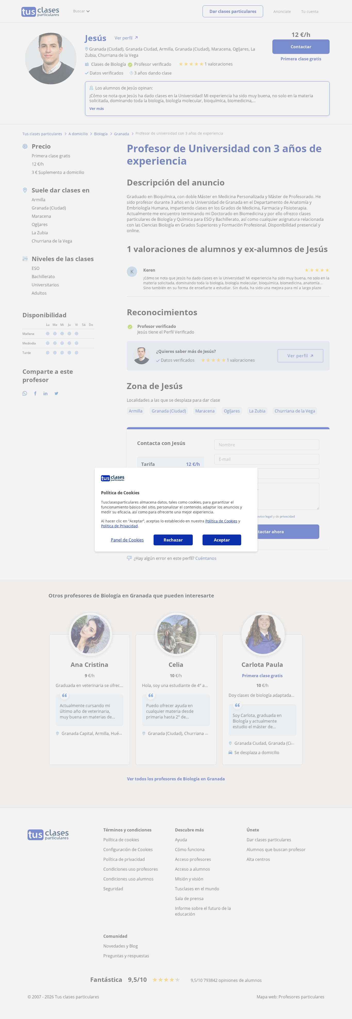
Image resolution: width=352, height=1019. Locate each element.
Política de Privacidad (119, 525)
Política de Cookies (221, 521)
